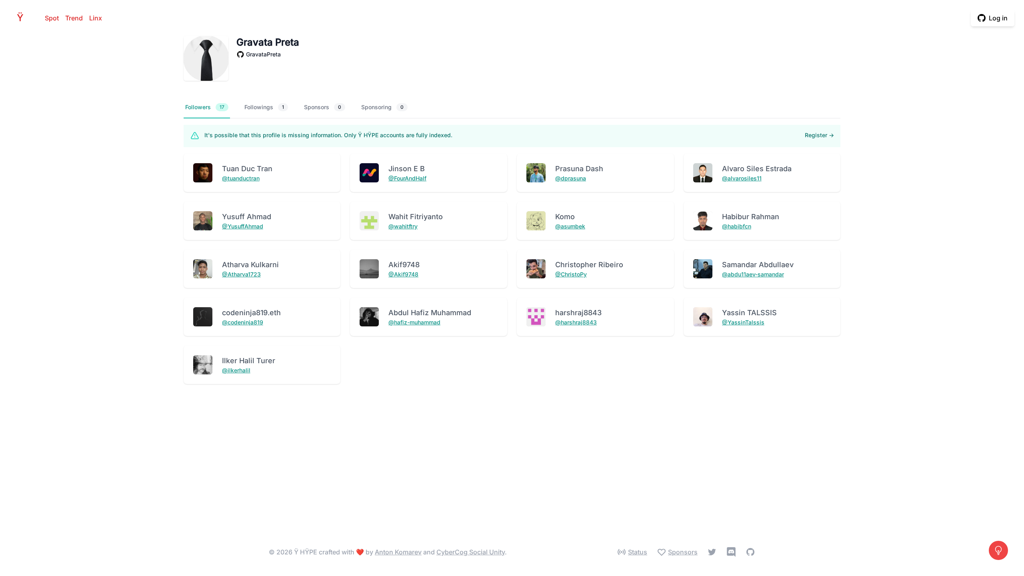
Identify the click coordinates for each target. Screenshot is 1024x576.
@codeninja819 (242, 322)
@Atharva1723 (241, 274)
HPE (22, 18)
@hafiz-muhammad (414, 322)
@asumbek (570, 226)
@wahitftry (403, 226)
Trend (74, 18)
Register (819, 135)
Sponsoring (382, 107)
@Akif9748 (403, 274)
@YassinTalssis (743, 322)
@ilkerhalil (236, 370)
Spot (52, 18)
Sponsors (322, 107)
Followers (204, 107)
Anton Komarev (398, 552)
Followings (264, 107)
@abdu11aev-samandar (753, 274)
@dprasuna (570, 178)
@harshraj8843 (576, 322)
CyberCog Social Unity (470, 552)
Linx (95, 18)
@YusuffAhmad (242, 226)
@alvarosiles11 (742, 178)
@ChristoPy (571, 274)
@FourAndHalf (407, 178)
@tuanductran (241, 178)
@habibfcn (736, 226)
